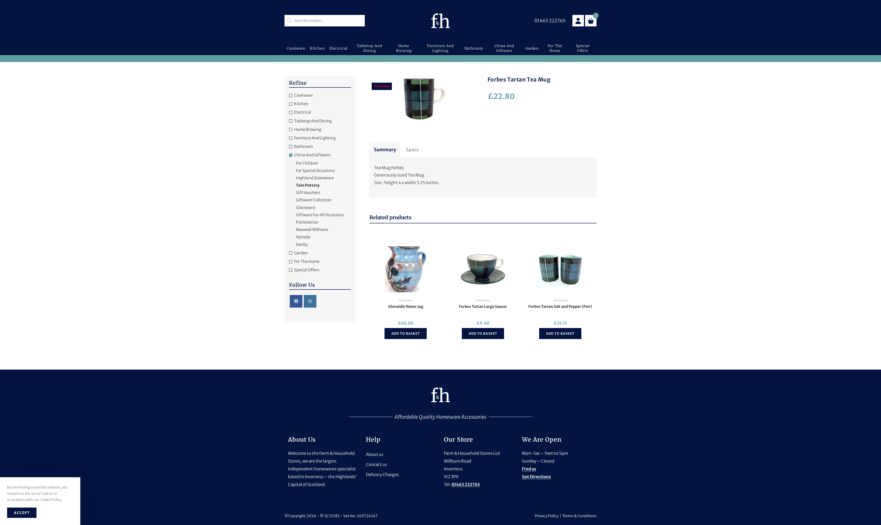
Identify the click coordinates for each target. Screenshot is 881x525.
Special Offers (306, 269)
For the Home (306, 261)
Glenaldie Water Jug (405, 306)
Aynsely (303, 236)
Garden (301, 252)
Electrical (302, 112)
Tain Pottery (405, 300)
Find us (529, 469)
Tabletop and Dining (313, 121)
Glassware (305, 207)
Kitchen (301, 103)
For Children (307, 163)
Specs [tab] (412, 149)
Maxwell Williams (312, 229)
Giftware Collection (314, 199)
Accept (22, 513)
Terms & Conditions (579, 516)
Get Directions (536, 476)
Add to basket (405, 333)
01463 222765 (466, 484)
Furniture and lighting (315, 137)
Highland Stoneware (315, 177)
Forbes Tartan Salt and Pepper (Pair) (560, 306)
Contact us (376, 464)
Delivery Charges (382, 474)
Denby (302, 244)
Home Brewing (307, 129)
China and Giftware (312, 154)
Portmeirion (307, 222)
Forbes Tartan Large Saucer (483, 306)
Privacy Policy (546, 516)
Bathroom (303, 146)
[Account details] (578, 20)
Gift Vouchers (308, 192)
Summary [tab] (385, 149)
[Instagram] (310, 301)
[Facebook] (296, 301)
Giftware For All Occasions (320, 214)
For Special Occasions (315, 170)
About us (374, 454)
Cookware (303, 95)
